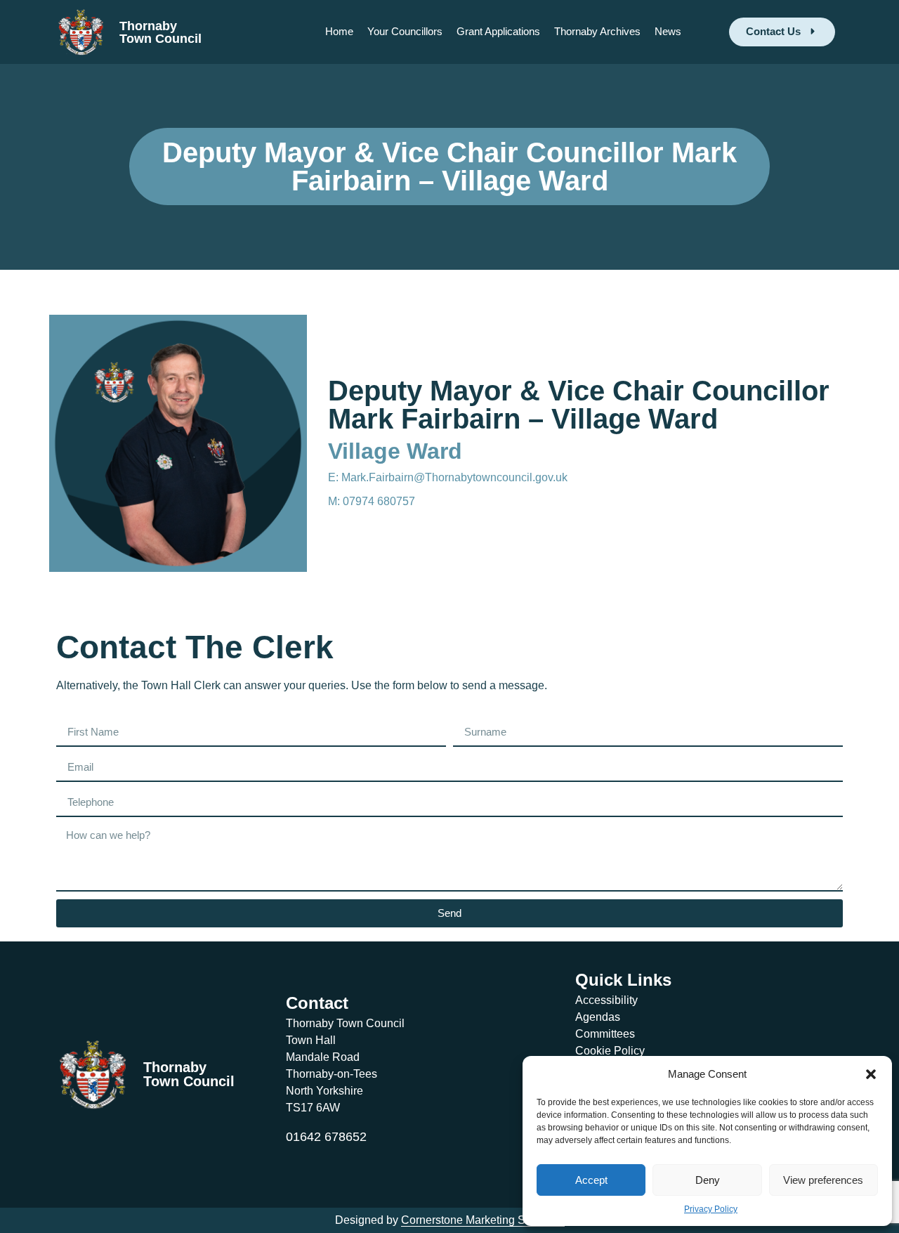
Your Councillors (404, 31)
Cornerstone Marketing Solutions (483, 1220)
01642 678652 (326, 1137)
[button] (871, 1074)
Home (339, 31)
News (668, 31)
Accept (591, 1180)
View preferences (823, 1180)
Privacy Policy (710, 1209)
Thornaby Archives (597, 31)
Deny (707, 1180)
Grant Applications (498, 31)
